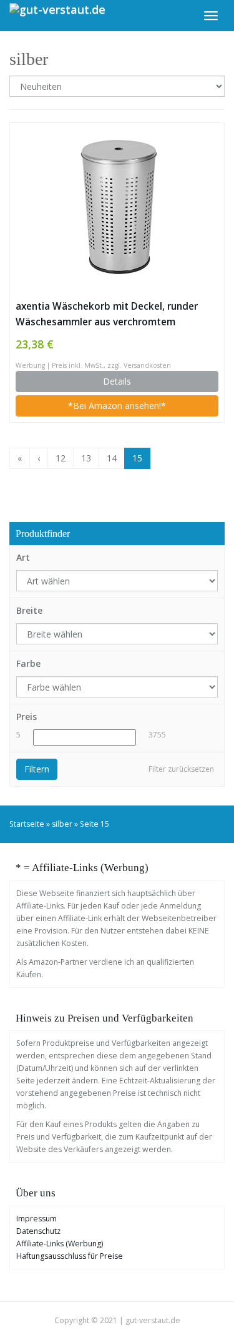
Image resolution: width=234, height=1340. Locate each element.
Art (23, 557)
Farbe (28, 663)
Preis (26, 716)
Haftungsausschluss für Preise (69, 1256)
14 (112, 458)
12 (61, 458)
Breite (29, 610)
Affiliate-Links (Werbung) (59, 1243)
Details (117, 381)
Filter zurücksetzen (181, 769)
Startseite (26, 824)
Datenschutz (38, 1231)
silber (62, 824)
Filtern (36, 769)
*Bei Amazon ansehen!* (117, 405)
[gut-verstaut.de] (57, 15)
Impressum (36, 1218)
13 (86, 458)
